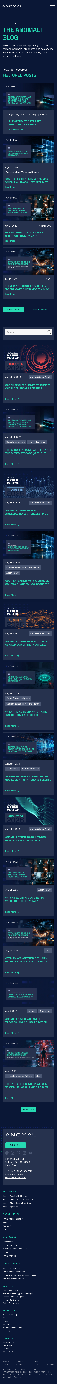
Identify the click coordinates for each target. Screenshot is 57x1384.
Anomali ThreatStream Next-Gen (17, 1203)
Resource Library (10, 1314)
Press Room (8, 1352)
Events (5, 1321)
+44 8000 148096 (14, 1174)
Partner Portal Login (11, 1303)
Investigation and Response (15, 1249)
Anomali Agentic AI (11, 1207)
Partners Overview (11, 1290)
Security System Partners (13, 1279)
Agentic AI (7, 1226)
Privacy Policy (6, 1362)
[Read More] (28, 108)
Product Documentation (13, 1327)
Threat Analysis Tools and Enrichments (19, 1275)
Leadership (7, 1345)
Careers (6, 1348)
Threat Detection (10, 1245)
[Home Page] (12, 6)
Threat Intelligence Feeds (14, 1272)
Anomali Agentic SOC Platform (16, 1196)
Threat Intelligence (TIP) (13, 1219)
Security (50, 1364)
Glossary (6, 1331)
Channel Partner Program (13, 1297)
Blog (5, 1318)
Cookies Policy (36, 1362)
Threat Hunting (9, 1252)
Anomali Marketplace (12, 1268)
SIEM (5, 1222)
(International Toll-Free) (16, 1177)
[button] (52, 6)
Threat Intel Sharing (11, 1300)
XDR (4, 1229)
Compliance (8, 1242)
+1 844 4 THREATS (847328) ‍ (19, 1171)
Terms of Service (20, 1362)
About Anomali (9, 1342)
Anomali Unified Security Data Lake (18, 1199)
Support (6, 1324)
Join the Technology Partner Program (19, 1293)
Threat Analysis (9, 1256)
